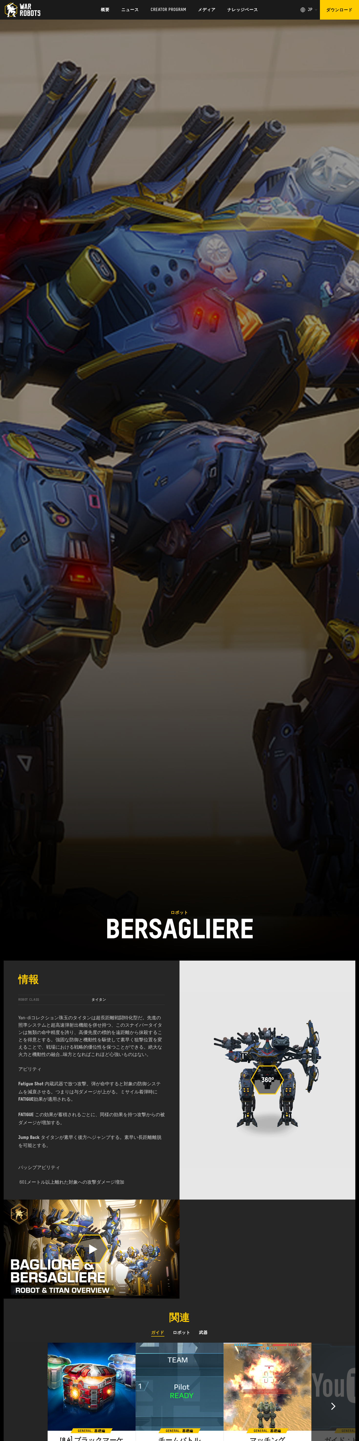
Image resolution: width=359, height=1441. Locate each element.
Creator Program (168, 10)
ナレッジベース (242, 10)
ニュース (130, 10)
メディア (207, 10)
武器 (203, 1333)
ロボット (181, 1333)
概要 (105, 10)
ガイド (157, 1333)
